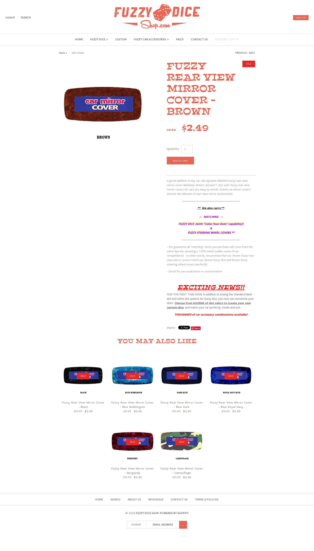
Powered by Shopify (174, 513)
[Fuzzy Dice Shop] (157, 5)
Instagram (285, 18)
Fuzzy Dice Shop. (147, 513)
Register (221, 39)
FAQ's (180, 39)
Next (252, 52)
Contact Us (199, 39)
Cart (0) (301, 17)
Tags (63, 53)
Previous (241, 52)
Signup (10, 17)
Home (79, 39)
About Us (134, 499)
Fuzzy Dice (99, 39)
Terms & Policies (207, 499)
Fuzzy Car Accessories (151, 39)
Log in (234, 39)
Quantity (173, 148)
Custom (121, 39)
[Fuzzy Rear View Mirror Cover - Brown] (103, 63)
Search (115, 499)
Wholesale (156, 499)
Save (197, 328)
